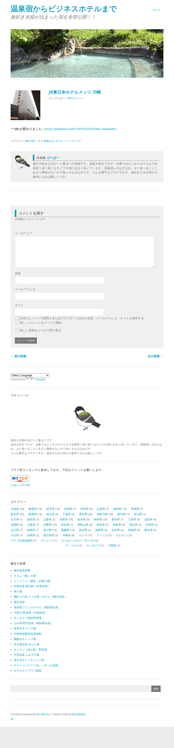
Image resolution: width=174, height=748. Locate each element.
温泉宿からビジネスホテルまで (64, 8)
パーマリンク (73, 141)
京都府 (15, 524)
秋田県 (84, 508)
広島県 (150, 524)
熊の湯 (18, 591)
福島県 (117, 508)
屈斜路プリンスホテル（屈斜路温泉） (37, 607)
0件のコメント (75, 98)
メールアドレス (25, 289)
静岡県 (98, 519)
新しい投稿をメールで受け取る (41, 330)
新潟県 (121, 514)
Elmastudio (79, 714)
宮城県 (68, 508)
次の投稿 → (155, 356)
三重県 (132, 519)
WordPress (42, 714)
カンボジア (93, 545)
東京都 (83, 514)
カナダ (83, 535)
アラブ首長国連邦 (22, 540)
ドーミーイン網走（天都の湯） (33, 581)
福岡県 (99, 530)
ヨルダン (121, 535)
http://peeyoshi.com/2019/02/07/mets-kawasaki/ (81, 129)
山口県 (15, 530)
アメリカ (102, 535)
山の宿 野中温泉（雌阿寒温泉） (33, 623)
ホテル (59, 141)
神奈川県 (30, 141)
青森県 (32, 508)
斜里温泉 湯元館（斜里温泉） (32, 586)
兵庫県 (47, 524)
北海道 (15, 508)
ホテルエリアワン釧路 (27, 670)
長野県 (64, 519)
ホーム (156, 9)
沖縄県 (66, 535)
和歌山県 (82, 524)
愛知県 (116, 519)
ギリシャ (46, 540)
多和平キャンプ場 (25, 628)
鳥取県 (101, 524)
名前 (18, 273)
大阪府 (31, 524)
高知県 (83, 530)
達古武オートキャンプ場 (29, 660)
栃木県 (15, 514)
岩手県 (50, 508)
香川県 (47, 530)
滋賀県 (148, 519)
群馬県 (32, 514)
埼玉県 (50, 514)
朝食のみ (49, 141)
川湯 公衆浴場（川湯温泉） (31, 612)
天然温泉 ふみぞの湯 (26, 654)
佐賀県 (116, 530)
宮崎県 (31, 535)
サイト (19, 305)
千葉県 (67, 514)
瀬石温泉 (19, 602)
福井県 (31, 519)
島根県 (117, 524)
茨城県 (135, 508)
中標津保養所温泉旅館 (27, 633)
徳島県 (31, 530)
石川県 (15, 519)
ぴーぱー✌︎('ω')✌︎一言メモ (77, 540)
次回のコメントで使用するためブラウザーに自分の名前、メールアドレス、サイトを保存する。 (83, 318)
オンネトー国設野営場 (27, 617)
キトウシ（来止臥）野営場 (30, 649)
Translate (40, 379)
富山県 (138, 514)
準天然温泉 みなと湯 (26, 644)
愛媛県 (65, 530)
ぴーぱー (53, 157)
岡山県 (133, 524)
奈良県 (65, 524)
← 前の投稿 (18, 356)
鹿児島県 (48, 535)
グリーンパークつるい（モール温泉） (37, 665)
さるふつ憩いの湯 (25, 575)
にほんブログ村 (20, 485)
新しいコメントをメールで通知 (41, 322)
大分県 (15, 535)
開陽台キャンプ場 (25, 639)
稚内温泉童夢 (22, 570)
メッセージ (23, 233)
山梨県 (47, 519)
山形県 (101, 508)
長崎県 (132, 530)
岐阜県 (81, 519)
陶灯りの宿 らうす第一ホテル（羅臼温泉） (40, 596)
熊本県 (148, 530)
